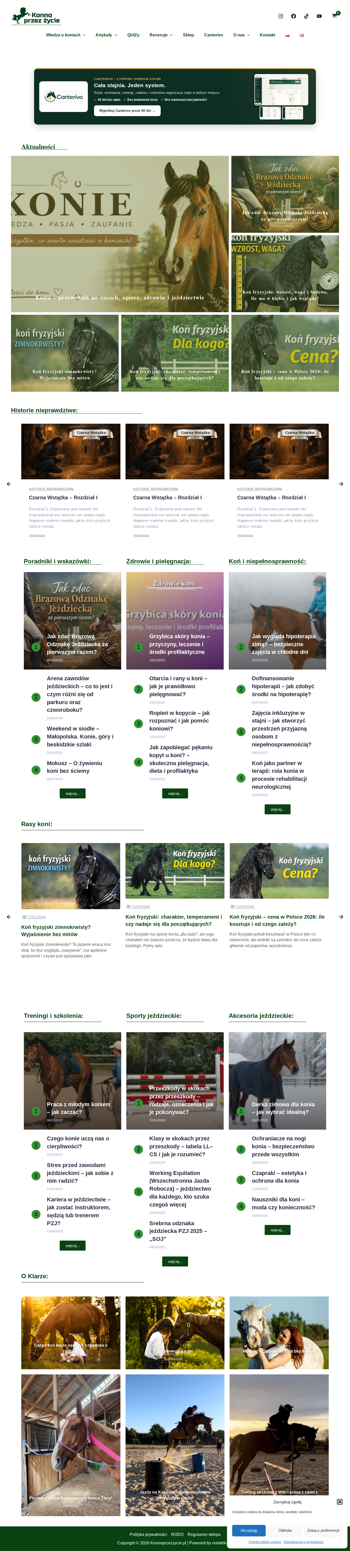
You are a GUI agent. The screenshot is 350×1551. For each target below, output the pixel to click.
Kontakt (267, 35)
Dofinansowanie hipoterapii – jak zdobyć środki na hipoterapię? (283, 686)
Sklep (188, 35)
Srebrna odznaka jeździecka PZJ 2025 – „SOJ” (178, 1231)
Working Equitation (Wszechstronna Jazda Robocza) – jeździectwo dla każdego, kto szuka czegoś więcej (180, 1189)
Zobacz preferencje (323, 1530)
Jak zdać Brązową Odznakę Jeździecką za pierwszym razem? (285, 215)
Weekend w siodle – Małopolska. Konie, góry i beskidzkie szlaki (80, 736)
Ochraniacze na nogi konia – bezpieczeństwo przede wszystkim (283, 1146)
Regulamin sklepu (204, 1534)
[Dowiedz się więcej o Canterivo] (63, 96)
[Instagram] (281, 16)
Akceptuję (249, 1530)
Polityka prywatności (148, 1534)
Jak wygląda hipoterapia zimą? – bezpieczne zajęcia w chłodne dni (284, 644)
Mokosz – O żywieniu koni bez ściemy (279, 1351)
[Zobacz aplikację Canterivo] (281, 96)
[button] (339, 1501)
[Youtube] (319, 16)
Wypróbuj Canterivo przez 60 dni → (127, 111)
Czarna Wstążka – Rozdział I (63, 497)
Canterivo (213, 35)
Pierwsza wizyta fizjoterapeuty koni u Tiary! (70, 1498)
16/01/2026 (36, 907)
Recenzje (159, 35)
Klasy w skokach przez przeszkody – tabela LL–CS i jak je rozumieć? (181, 1146)
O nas (239, 35)
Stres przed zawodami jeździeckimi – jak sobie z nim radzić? (80, 1173)
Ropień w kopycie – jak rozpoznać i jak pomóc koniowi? (179, 721)
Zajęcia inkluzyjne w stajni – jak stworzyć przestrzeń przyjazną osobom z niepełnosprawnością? (281, 729)
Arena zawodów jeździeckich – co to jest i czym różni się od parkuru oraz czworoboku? (79, 694)
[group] (70, 917)
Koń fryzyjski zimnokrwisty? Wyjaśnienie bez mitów (65, 374)
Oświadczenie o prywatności (303, 1542)
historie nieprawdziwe (51, 489)
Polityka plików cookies (265, 1542)
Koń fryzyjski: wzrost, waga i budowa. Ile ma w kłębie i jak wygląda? (285, 295)
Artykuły (104, 35)
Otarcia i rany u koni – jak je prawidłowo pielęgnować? (178, 686)
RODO (177, 1534)
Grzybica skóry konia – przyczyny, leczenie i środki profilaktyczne (179, 644)
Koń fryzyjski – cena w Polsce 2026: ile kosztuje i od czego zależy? (285, 374)
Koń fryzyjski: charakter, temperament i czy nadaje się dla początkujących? (175, 374)
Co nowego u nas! (175, 1351)
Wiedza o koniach (63, 35)
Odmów (285, 1530)
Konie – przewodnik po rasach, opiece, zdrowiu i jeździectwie (120, 297)
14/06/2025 (245, 950)
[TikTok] (306, 16)
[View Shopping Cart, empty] (334, 16)
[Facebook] (294, 16)
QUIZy (133, 35)
